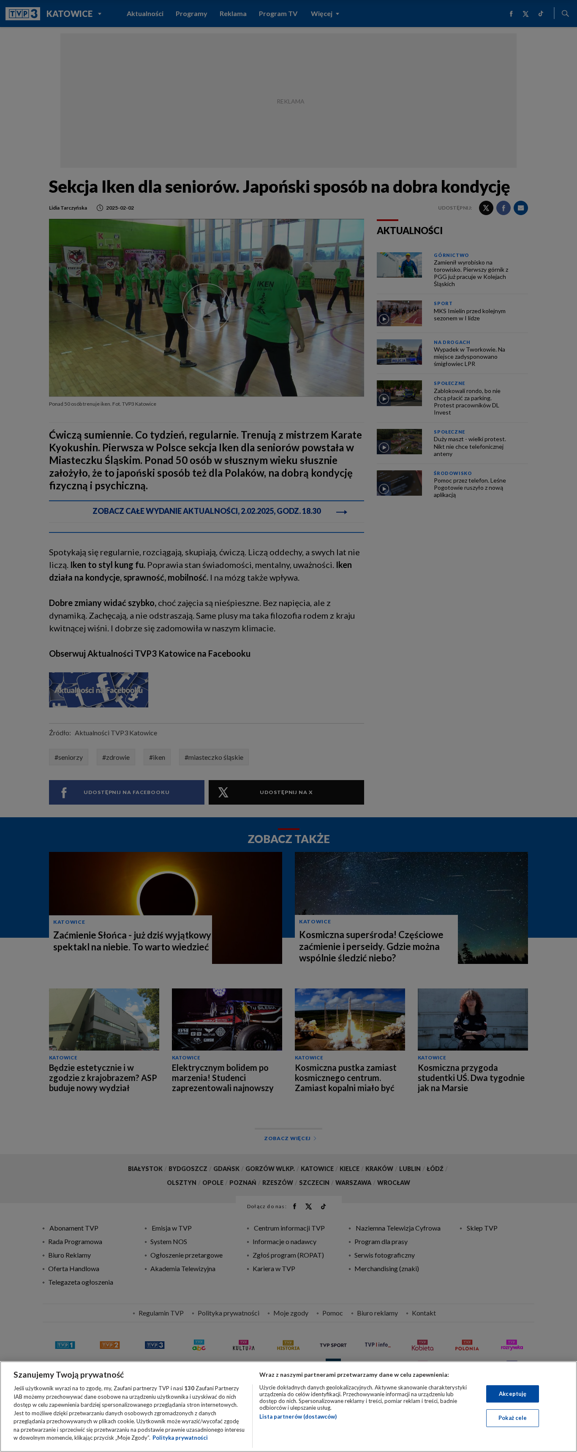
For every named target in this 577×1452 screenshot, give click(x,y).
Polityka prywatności (180, 1437)
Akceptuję (512, 1393)
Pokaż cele (512, 1417)
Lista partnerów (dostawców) (298, 1416)
